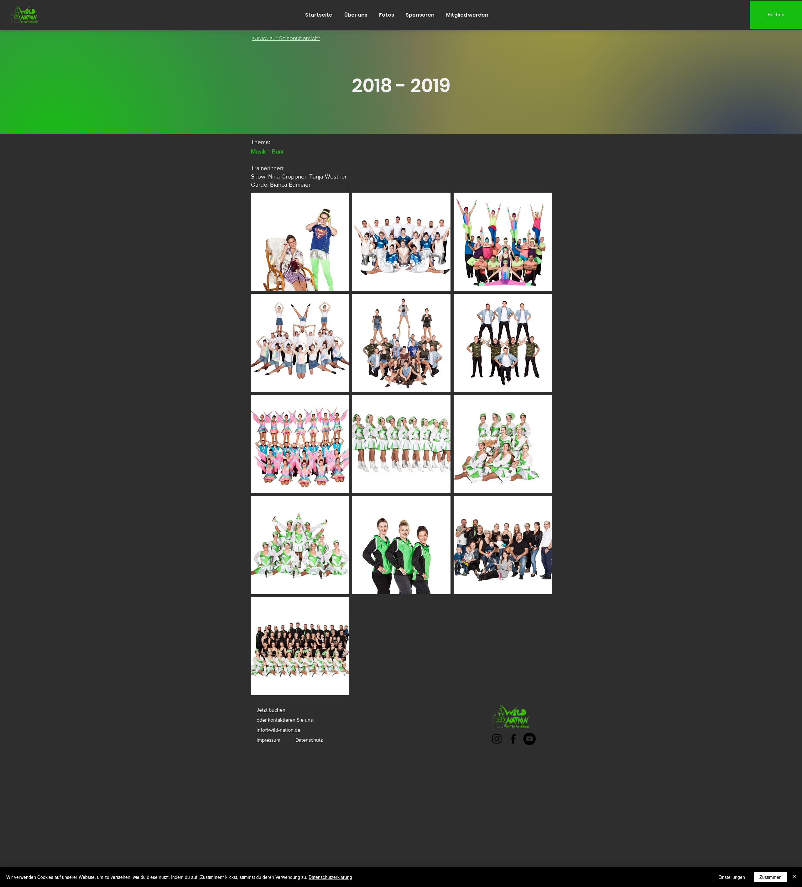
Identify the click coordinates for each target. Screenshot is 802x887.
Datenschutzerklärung (330, 877)
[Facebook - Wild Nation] (513, 739)
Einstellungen (731, 877)
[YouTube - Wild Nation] (529, 739)
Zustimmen (770, 877)
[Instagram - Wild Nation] (497, 739)
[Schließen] (794, 877)
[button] (355, 15)
